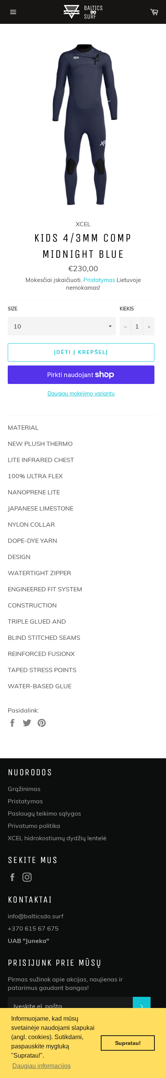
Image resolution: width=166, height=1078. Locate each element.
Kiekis (127, 309)
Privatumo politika (34, 825)
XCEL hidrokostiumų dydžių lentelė (57, 838)
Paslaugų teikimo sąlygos (44, 813)
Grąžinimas (24, 789)
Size (12, 309)
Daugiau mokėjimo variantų (81, 393)
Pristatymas (99, 280)
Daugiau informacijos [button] (41, 1066)
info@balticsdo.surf (35, 916)
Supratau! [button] (128, 1043)
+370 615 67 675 (33, 928)
